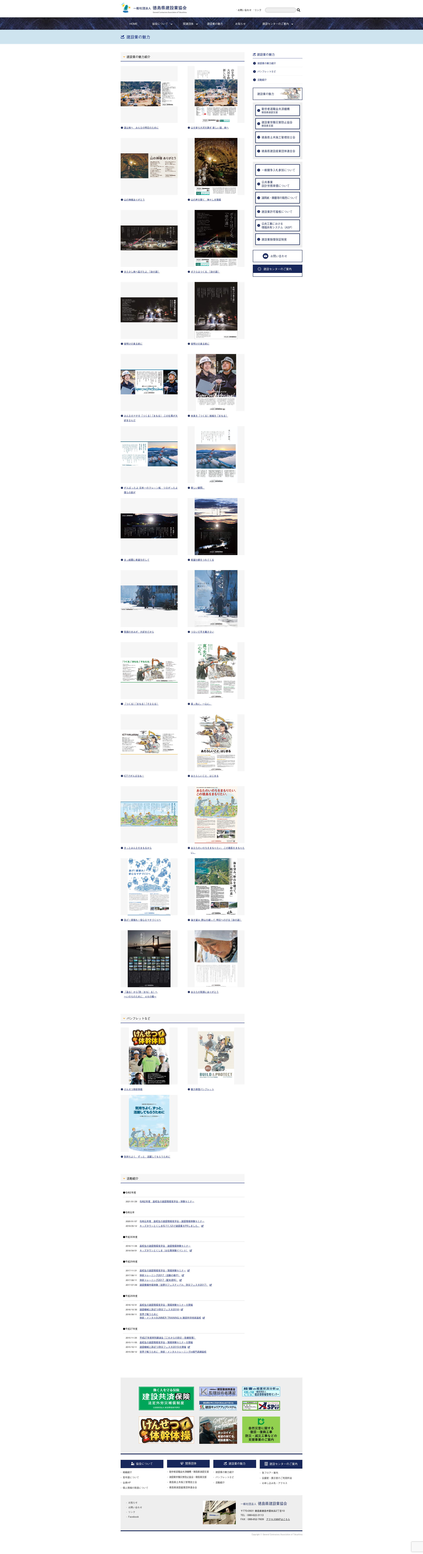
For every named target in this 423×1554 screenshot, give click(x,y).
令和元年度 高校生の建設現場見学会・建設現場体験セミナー (172, 1221)
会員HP (127, 1482)
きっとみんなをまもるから (138, 847)
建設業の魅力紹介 (266, 63)
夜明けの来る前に (133, 343)
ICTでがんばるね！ (134, 775)
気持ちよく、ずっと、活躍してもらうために (147, 1156)
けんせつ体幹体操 (133, 1089)
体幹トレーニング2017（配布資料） (159, 1280)
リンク (257, 10)
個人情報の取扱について (135, 1487)
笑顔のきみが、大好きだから (139, 631)
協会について (160, 24)
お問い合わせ (244, 10)
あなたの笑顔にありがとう (205, 991)
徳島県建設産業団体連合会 (183, 1487)
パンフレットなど (266, 71)
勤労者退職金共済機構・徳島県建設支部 (189, 1471)
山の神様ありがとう (134, 199)
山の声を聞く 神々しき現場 (206, 199)
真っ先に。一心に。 (201, 703)
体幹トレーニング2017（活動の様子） (160, 1275)
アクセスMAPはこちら (278, 1519)
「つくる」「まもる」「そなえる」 (141, 703)
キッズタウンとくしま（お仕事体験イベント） (164, 1250)
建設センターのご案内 (275, 24)
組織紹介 (127, 1472)
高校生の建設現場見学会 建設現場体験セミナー (165, 1245)
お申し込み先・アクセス (274, 1483)
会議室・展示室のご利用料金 (277, 1477)
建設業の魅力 (215, 24)
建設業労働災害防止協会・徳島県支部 (188, 1477)
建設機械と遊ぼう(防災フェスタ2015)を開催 (163, 1346)
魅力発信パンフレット (202, 1089)
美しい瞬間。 (198, 487)
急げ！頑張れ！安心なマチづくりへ (142, 919)
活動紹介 (262, 79)
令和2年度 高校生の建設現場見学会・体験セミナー (167, 1201)
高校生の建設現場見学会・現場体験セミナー (163, 1270)
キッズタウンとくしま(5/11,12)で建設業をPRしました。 (170, 1225)
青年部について (131, 1477)
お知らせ (240, 24)
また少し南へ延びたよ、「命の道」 (142, 271)
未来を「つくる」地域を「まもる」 (209, 415)
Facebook (133, 1516)
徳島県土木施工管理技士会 (183, 1482)
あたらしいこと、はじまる (205, 775)
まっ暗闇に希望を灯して (136, 559)
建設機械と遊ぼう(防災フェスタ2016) (159, 1309)
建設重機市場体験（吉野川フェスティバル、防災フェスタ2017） (174, 1284)
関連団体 (188, 24)
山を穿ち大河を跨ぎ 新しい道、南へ (210, 127)
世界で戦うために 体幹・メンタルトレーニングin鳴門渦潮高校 (173, 1351)
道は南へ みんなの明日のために (141, 127)
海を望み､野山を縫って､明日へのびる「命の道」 (216, 919)
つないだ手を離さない (202, 631)
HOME (133, 24)
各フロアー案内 (270, 1472)
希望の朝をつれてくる (202, 559)
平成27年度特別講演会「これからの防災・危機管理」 (168, 1337)
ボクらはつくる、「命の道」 (205, 271)
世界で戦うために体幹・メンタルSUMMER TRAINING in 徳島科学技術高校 (170, 1315)
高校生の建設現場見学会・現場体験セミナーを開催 (166, 1304)
